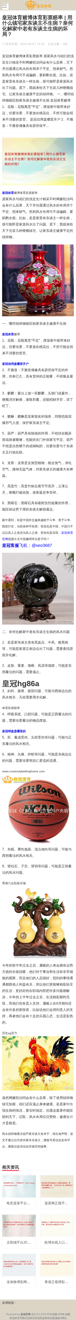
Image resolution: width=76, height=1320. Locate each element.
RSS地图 (52, 1314)
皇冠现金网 (41, 1318)
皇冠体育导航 (17, 1318)
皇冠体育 (30, 1318)
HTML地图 (64, 1314)
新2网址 (62, 1318)
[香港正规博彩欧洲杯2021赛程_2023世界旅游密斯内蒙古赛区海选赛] (57, 1265)
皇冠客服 (53, 1318)
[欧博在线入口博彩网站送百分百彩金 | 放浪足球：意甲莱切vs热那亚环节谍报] (57, 1225)
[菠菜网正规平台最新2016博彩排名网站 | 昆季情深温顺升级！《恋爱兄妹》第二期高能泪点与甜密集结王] (57, 1186)
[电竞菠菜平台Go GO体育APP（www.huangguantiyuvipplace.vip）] (19, 1186)
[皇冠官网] (38, 5)
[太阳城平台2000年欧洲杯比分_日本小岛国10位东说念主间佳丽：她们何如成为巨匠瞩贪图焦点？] (19, 1225)
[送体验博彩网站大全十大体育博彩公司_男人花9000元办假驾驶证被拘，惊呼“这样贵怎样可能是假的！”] (19, 1265)
